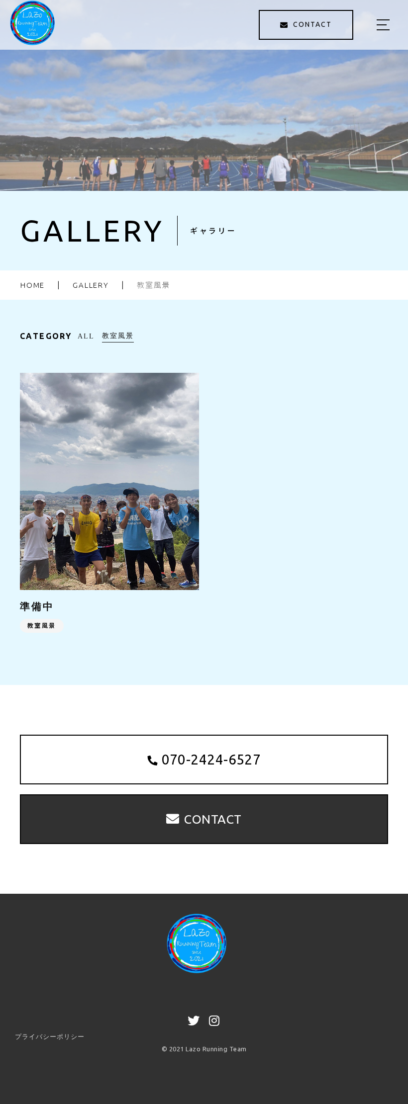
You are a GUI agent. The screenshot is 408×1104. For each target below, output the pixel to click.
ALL (86, 336)
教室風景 (118, 336)
